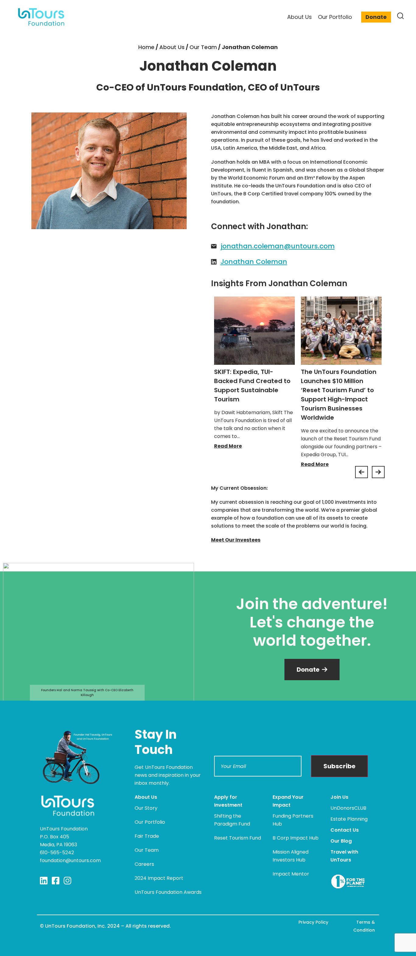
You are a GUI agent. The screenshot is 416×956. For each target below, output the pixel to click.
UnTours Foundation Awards (168, 892)
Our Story (146, 808)
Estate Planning (349, 819)
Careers (144, 864)
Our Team (203, 47)
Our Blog (341, 840)
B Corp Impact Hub (296, 837)
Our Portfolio (150, 822)
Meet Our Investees (235, 539)
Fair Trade (147, 836)
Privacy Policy (313, 922)
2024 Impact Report (159, 878)
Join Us (339, 797)
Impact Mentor (291, 873)
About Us (172, 47)
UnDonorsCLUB (348, 808)
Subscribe (339, 766)
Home (146, 47)
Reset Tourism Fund (237, 837)
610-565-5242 (57, 852)
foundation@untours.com (70, 860)
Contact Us (344, 829)
